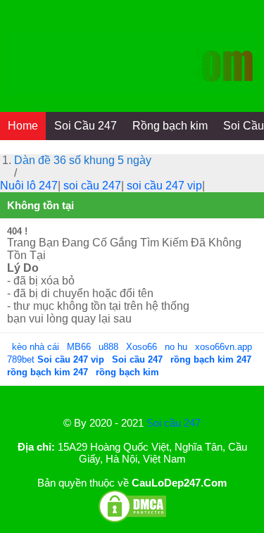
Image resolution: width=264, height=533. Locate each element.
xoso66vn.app (225, 346)
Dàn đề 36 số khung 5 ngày (82, 160)
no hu (177, 346)
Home (23, 126)
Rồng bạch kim (170, 126)
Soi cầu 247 (173, 423)
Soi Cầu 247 (85, 126)
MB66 (79, 346)
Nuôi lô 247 (29, 186)
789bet (22, 359)
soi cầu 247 (92, 186)
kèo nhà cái (35, 346)
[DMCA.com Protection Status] (132, 520)
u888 (108, 346)
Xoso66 (143, 346)
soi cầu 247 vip (164, 186)
